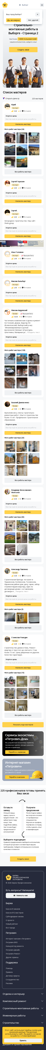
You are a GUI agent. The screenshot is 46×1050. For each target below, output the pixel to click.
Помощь (9, 968)
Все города (10, 928)
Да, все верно (13, 20)
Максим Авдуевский (19, 310)
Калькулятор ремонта (15, 946)
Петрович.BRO (12, 942)
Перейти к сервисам (17, 752)
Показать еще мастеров (23, 725)
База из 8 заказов (13, 909)
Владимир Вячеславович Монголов (21, 491)
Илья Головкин (17, 252)
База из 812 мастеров (14, 913)
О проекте (10, 920)
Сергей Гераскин (18, 181)
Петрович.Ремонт (13, 954)
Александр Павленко (19, 569)
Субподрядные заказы (15, 916)
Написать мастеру (23, 124)
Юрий (13, 104)
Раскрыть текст (33, 332)
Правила (9, 972)
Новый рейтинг (12, 924)
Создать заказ (23, 50)
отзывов (27, 111)
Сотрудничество (12, 979)
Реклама (9, 983)
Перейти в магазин (17, 777)
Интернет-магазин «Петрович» (18, 939)
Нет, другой (33, 20)
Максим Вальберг (18, 281)
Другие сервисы (12, 957)
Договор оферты (13, 976)
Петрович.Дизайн (13, 950)
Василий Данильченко (20, 402)
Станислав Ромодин (19, 637)
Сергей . (14, 210)
